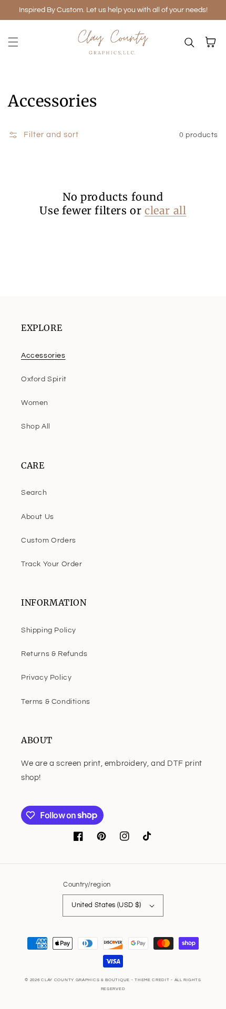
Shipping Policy (48, 630)
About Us (37, 517)
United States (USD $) (106, 905)
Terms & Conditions (55, 701)
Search (34, 492)
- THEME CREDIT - (152, 979)
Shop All (35, 426)
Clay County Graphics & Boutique (86, 979)
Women (34, 403)
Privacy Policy (46, 677)
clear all (165, 210)
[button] (13, 42)
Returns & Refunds (54, 654)
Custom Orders (48, 540)
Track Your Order (52, 564)
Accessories (43, 355)
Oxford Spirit (44, 379)
